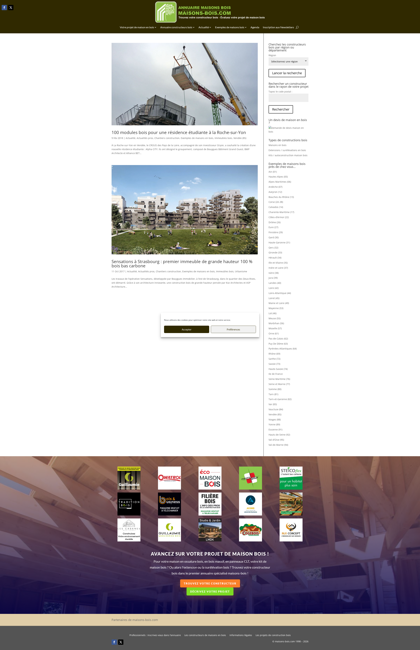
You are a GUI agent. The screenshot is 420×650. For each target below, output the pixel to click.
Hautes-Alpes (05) (278, 176)
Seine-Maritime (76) (279, 379)
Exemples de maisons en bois (197, 138)
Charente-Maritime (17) (281, 212)
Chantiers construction (166, 138)
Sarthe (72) (274, 358)
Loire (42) (274, 288)
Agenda (255, 27)
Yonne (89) (274, 424)
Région (272, 55)
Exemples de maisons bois (229, 27)
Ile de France (276, 373)
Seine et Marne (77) (279, 384)
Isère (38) (274, 272)
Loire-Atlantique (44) (280, 293)
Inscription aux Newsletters (278, 27)
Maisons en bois (277, 145)
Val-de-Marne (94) (278, 444)
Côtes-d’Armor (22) (279, 217)
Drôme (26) (275, 222)
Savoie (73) (274, 363)
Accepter (186, 329)
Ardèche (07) (275, 186)
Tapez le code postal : (280, 91)
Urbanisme (241, 271)
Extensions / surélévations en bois (287, 150)
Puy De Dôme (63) (278, 343)
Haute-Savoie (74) (278, 368)
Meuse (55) (275, 318)
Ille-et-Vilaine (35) (278, 262)
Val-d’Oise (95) (276, 439)
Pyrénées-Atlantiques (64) (283, 348)
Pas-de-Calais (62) (278, 338)
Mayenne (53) (276, 308)
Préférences (233, 329)
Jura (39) (273, 277)
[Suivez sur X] (10, 7)
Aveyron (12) (275, 191)
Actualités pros (145, 138)
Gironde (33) (275, 252)
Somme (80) (275, 389)
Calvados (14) (276, 207)
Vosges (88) (275, 419)
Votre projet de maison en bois (137, 27)
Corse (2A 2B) (276, 201)
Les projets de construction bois (273, 635)
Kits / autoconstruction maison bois (288, 155)
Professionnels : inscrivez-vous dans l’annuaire (155, 635)
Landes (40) (275, 282)
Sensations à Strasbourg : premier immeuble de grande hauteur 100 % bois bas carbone (182, 263)
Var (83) (273, 404)
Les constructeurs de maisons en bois (205, 635)
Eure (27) (273, 227)
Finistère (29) (276, 232)
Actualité (204, 27)
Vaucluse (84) (276, 409)
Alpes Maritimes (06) (280, 181)
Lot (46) (272, 313)
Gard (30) (274, 237)
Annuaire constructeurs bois (176, 27)
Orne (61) (274, 333)
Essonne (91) (275, 429)
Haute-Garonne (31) (279, 242)
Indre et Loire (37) (278, 267)
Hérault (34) (275, 257)
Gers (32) (273, 247)
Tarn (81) (273, 394)
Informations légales (241, 635)
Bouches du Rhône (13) (281, 197)
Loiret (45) (274, 298)
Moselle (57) (275, 328)
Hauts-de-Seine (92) (279, 434)
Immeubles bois (223, 138)
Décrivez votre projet (210, 591)
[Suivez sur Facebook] (4, 7)
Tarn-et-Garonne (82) (280, 399)
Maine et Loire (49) (279, 303)
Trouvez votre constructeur (210, 583)
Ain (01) (273, 171)
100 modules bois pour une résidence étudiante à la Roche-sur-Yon (179, 132)
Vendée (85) (239, 138)
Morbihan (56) (276, 323)
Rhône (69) (274, 353)
